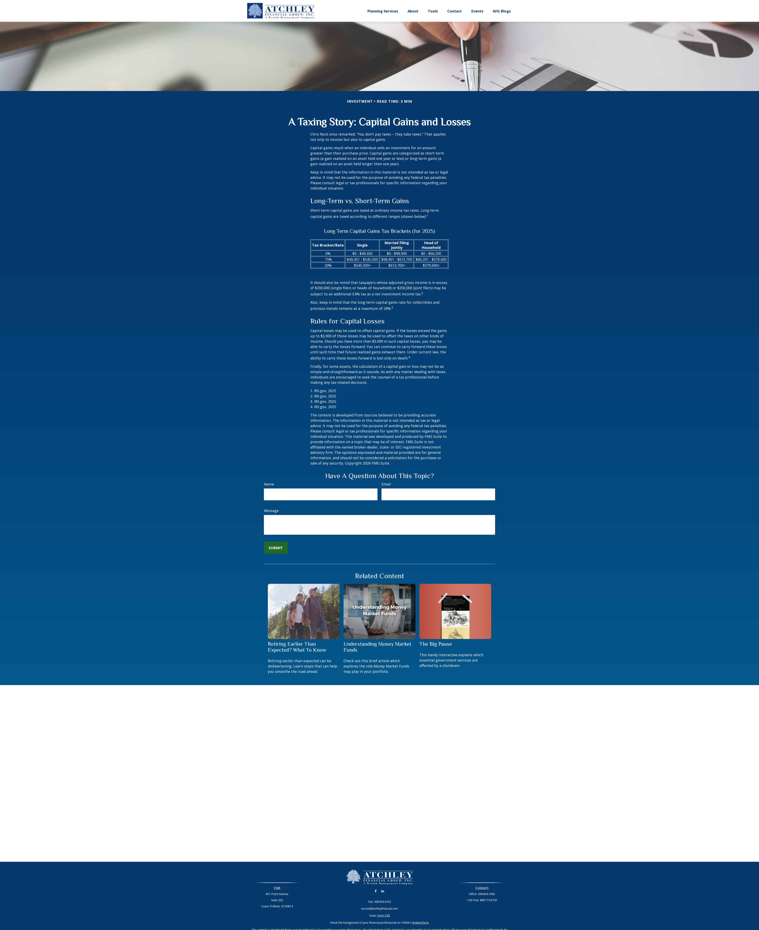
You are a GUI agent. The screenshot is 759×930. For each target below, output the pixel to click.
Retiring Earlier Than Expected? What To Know (297, 647)
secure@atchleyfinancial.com (379, 908)
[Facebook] (375, 891)
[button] (382, 11)
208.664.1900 (486, 894)
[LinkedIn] (382, 891)
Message (271, 510)
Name (269, 484)
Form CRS (383, 915)
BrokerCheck (420, 922)
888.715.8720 (488, 900)
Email (386, 484)
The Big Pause (435, 644)
